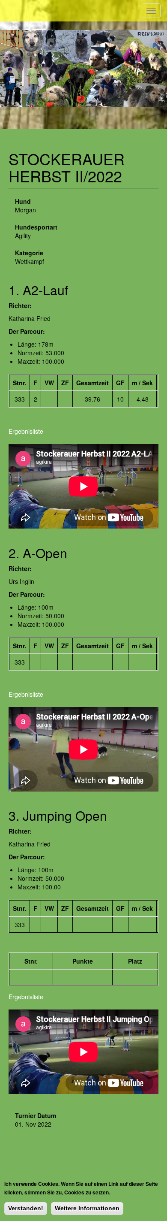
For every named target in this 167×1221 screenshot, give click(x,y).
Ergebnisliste (26, 431)
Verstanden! (25, 1208)
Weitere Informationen (87, 1208)
